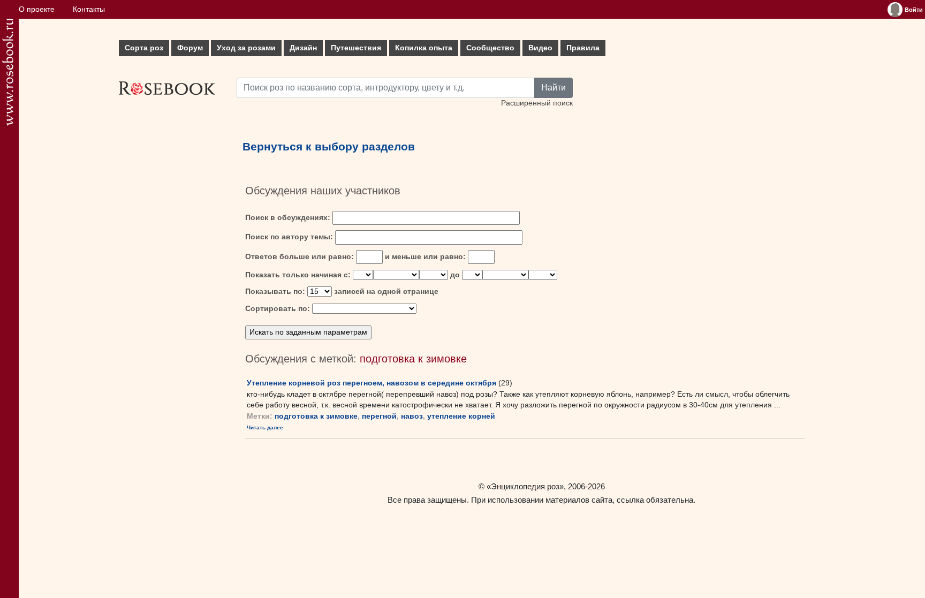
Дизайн (303, 48)
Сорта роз (144, 48)
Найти (553, 87)
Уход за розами (246, 48)
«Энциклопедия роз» (525, 486)
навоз (412, 416)
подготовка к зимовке (316, 416)
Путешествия (356, 48)
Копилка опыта (423, 48)
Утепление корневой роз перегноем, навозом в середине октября (371, 383)
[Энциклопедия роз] (7, 72)
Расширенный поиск (537, 103)
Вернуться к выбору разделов (328, 146)
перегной (379, 416)
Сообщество (490, 48)
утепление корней (461, 416)
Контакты (89, 9)
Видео (540, 48)
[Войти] (895, 9)
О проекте (37, 9)
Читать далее (265, 427)
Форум (190, 48)
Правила (583, 48)
